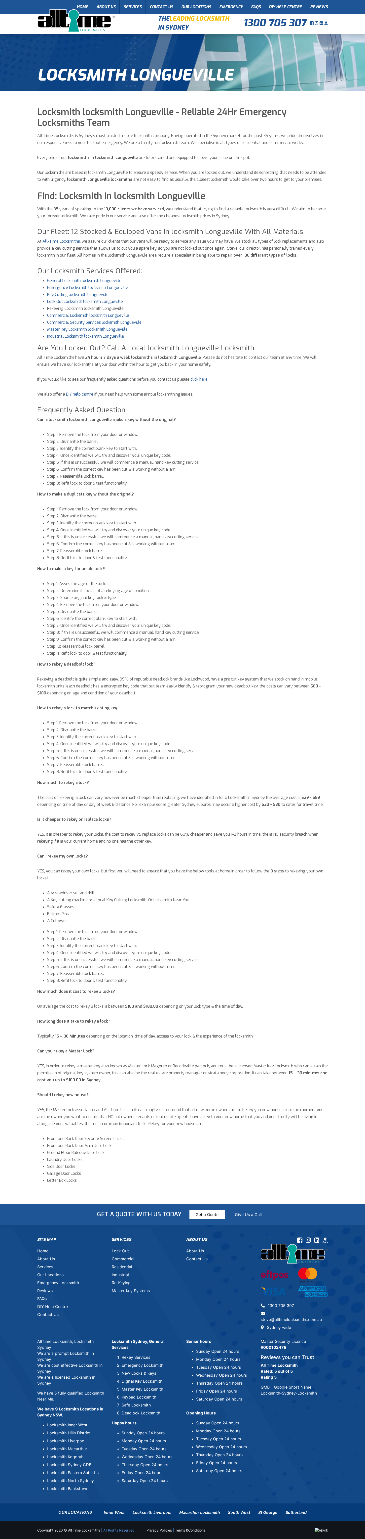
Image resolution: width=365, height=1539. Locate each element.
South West (239, 1512)
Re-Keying (121, 1282)
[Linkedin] (322, 23)
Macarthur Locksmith (199, 1512)
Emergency (231, 6)
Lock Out (120, 1250)
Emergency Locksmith (58, 1282)
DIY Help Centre (285, 6)
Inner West (114, 1512)
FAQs (256, 6)
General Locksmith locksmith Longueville (84, 280)
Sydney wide (278, 1327)
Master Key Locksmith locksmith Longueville (87, 329)
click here (199, 379)
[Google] (326, 23)
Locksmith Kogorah (65, 1456)
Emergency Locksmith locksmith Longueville (87, 287)
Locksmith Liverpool (66, 1440)
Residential (122, 1266)
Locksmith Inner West (67, 1424)
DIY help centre (79, 394)
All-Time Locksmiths (61, 241)
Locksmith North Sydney (70, 1480)
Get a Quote (207, 1214)
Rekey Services (136, 1357)
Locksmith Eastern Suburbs (73, 1472)
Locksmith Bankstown (67, 1488)
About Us (105, 6)
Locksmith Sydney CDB (69, 1464)
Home (82, 6)
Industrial (120, 1274)
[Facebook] (312, 23)
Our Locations (196, 6)
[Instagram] (317, 23)
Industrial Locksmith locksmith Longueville (85, 336)
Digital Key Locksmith (142, 1381)
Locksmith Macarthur (67, 1448)
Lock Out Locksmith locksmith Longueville (85, 301)
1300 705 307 (274, 23)
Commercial (123, 1258)
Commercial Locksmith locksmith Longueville (88, 315)
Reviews (319, 6)
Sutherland (296, 1512)
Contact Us (161, 6)
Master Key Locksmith (142, 1389)
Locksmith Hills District (69, 1432)
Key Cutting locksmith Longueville (78, 294)
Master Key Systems (131, 1290)
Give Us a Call (248, 1214)
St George (268, 1512)
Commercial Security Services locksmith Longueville (94, 322)
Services (133, 6)
